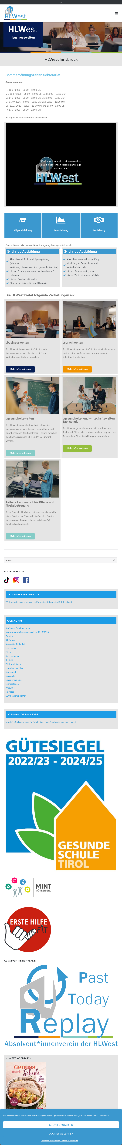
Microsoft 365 (12, 684)
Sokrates (10, 692)
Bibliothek (10, 640)
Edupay (9, 652)
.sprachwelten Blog (14, 668)
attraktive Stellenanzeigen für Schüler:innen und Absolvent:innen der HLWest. (41, 722)
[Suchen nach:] (60, 560)
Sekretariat (11, 672)
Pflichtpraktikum (13, 664)
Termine (9, 636)
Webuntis (10, 688)
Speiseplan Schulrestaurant (18, 628)
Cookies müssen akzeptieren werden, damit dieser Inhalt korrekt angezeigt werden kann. (61, 164)
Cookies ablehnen (61, 1133)
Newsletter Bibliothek (16, 644)
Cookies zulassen (61, 1124)
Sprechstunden (12, 656)
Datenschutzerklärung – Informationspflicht (59, 1140)
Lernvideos (11, 648)
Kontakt (9, 660)
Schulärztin (11, 676)
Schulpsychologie (13, 680)
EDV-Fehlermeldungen (16, 695)
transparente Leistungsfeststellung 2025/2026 (27, 632)
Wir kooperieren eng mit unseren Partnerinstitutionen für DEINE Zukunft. (39, 602)
